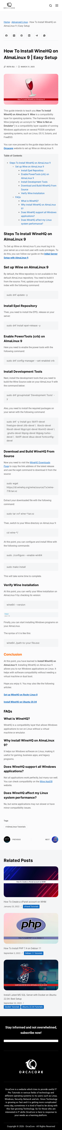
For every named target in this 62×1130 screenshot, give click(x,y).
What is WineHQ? (30, 201)
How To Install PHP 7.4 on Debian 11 (22, 948)
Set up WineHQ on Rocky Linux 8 (20, 694)
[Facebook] (6, 35)
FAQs (18, 197)
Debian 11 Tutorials (33, 953)
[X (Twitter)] (14, 35)
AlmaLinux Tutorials (15, 827)
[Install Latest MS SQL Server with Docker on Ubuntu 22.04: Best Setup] (31, 975)
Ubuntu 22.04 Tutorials (32, 1007)
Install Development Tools (34, 182)
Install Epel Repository (32, 170)
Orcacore (8, 148)
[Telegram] (37, 35)
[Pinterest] (21, 35)
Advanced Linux (20, 22)
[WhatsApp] (44, 35)
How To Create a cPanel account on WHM (25, 901)
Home (7, 22)
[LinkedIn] (29, 35)
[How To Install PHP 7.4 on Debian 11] (31, 928)
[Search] (50, 5)
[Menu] (56, 5)
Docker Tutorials (12, 1007)
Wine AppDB (46, 781)
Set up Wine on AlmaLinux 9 (29, 166)
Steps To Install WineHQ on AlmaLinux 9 (30, 163)
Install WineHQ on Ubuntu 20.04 (20, 702)
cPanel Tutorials (31, 906)
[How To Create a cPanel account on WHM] (31, 881)
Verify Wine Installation (33, 193)
